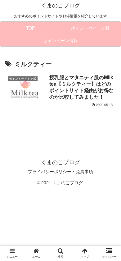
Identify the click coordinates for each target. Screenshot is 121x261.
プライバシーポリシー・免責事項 (60, 171)
